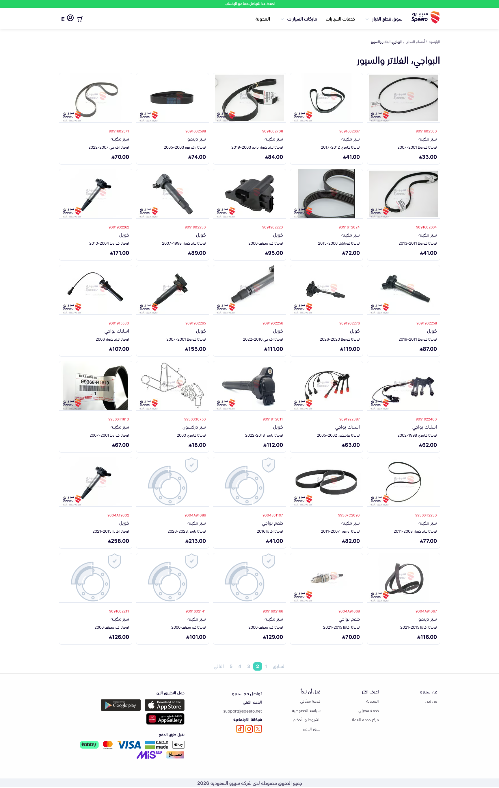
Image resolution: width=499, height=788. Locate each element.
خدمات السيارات (340, 18)
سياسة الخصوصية (306, 710)
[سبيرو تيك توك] (240, 729)
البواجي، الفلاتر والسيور (386, 41)
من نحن (431, 701)
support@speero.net (242, 711)
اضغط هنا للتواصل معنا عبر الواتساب (250, 3)
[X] (258, 729)
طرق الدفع (312, 729)
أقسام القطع (415, 41)
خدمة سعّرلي (368, 710)
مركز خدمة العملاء (364, 719)
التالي (219, 666)
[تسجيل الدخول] (70, 18)
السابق (279, 666)
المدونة (263, 18)
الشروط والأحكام (307, 719)
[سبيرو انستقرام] (249, 729)
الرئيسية (434, 41)
